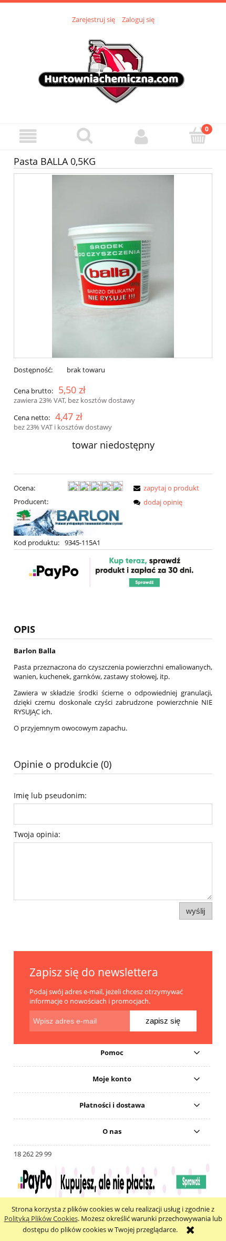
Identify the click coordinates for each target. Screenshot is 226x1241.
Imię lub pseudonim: (50, 795)
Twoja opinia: (37, 834)
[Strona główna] (113, 67)
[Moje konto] (141, 136)
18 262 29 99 (33, 1154)
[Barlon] (68, 521)
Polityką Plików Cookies (41, 1218)
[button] (28, 136)
